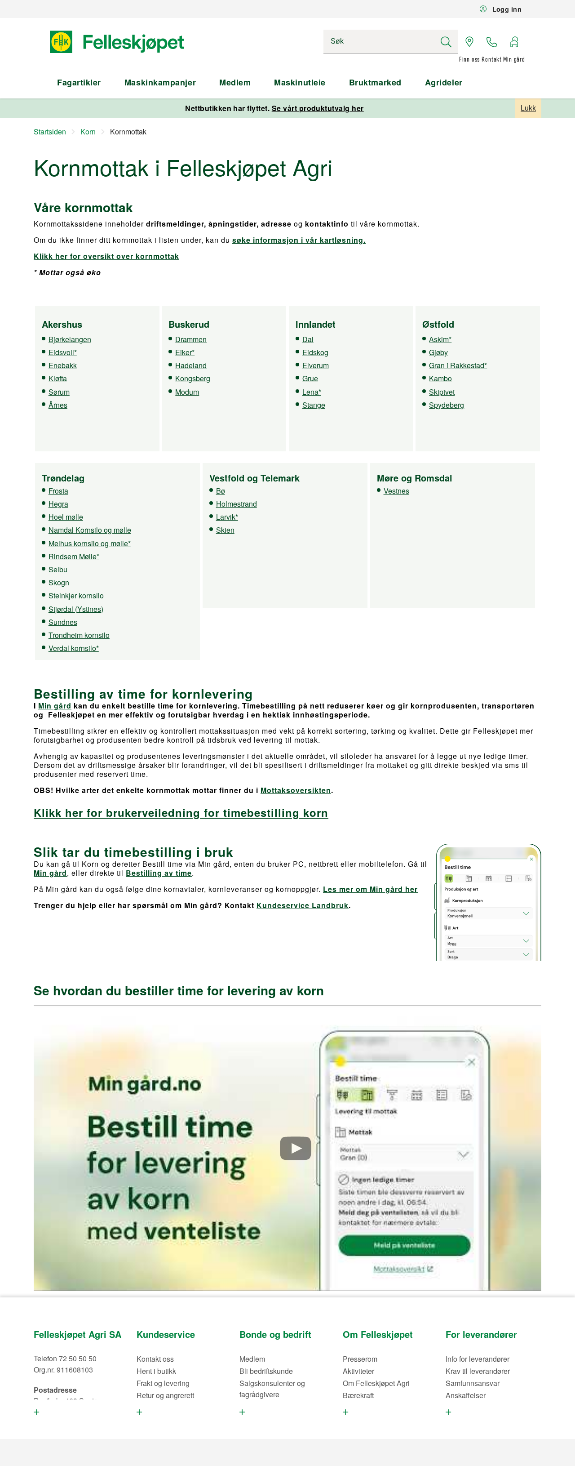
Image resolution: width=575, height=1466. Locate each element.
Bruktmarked (375, 82)
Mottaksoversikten (296, 790)
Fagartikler (79, 82)
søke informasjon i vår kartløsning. (299, 240)
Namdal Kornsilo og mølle (90, 530)
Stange (313, 405)
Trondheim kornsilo (79, 635)
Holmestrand (236, 504)
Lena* (311, 392)
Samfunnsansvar (473, 1383)
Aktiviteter (358, 1371)
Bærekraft (358, 1395)
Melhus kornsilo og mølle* (90, 543)
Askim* (440, 339)
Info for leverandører (477, 1359)
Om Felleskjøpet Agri (376, 1383)
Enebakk (63, 365)
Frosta (58, 491)
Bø (220, 491)
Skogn (59, 582)
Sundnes (63, 622)
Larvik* (227, 517)
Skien (225, 530)
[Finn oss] (469, 41)
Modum (187, 392)
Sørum (59, 392)
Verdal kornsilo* (74, 648)
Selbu (58, 569)
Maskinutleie (299, 82)
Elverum (315, 365)
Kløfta (58, 378)
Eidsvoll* (63, 352)
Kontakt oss (155, 1359)
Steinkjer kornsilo (76, 595)
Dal (308, 339)
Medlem (235, 82)
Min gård (54, 705)
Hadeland (191, 365)
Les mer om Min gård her (370, 889)
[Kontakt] (492, 41)
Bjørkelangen (70, 339)
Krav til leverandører (478, 1371)
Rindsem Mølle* (74, 556)
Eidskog (315, 352)
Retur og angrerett (165, 1395)
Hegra (58, 504)
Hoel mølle (66, 517)
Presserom (360, 1359)
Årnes (58, 405)
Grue (310, 378)
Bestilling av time (159, 873)
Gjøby (438, 352)
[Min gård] (514, 41)
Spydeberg (446, 405)
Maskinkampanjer (160, 82)
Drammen (191, 339)
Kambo (440, 378)
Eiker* (185, 352)
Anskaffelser (466, 1395)
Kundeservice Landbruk (303, 905)
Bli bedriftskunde (266, 1371)
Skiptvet (442, 392)
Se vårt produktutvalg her (318, 108)
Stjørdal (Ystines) (76, 609)
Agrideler (444, 82)
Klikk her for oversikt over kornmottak (106, 256)
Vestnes (396, 491)
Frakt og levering (163, 1383)
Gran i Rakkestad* (458, 365)
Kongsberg (192, 378)
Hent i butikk (156, 1371)
